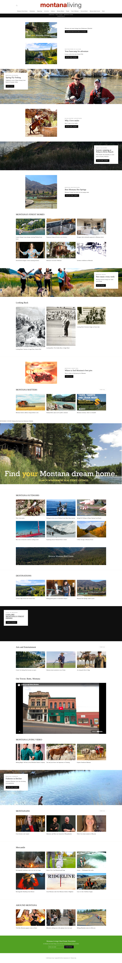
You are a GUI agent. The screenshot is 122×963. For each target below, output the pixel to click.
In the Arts (46, 11)
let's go (10, 86)
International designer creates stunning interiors (27, 260)
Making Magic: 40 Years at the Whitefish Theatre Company (30, 762)
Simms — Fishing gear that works (85, 870)
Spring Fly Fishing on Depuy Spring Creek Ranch (89, 518)
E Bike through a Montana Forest (85, 539)
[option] (61, 15)
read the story (71, 57)
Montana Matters (60, 11)
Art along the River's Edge (83, 670)
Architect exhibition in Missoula (85, 260)
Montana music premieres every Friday (55, 670)
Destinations (32, 11)
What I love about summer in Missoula (86, 834)
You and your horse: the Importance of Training (58, 762)
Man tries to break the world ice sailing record (27, 539)
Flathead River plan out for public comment (57, 412)
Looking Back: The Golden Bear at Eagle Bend (57, 348)
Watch (103, 11)
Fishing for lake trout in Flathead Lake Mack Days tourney (60, 518)
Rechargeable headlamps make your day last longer (28, 870)
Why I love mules (20, 518)
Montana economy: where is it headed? (86, 412)
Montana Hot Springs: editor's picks (85, 598)
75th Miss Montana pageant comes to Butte (26, 928)
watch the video (72, 195)
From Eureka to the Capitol (22, 834)
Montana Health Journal (95, 11)
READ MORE (101, 285)
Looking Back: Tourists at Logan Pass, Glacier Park (28, 349)
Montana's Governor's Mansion (54, 260)
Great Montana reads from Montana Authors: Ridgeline (59, 891)
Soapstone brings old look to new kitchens (56, 237)
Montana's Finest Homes (22, 11)
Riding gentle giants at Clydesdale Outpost (56, 598)
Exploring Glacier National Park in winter (56, 539)
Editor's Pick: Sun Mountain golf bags (55, 870)
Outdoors (53, 11)
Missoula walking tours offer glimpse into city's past (59, 928)
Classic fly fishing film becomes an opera (26, 670)
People (67, 11)
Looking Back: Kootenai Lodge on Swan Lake (88, 327)
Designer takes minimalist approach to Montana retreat (90, 237)
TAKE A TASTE (11, 622)
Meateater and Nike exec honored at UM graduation (59, 834)
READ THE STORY (102, 160)
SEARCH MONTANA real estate (76, 31)
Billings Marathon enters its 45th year (86, 928)
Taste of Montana (75, 11)
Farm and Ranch (84, 11)
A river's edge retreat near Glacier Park (25, 598)
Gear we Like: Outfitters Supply (85, 891)
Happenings (39, 11)
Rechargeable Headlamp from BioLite (25, 891)
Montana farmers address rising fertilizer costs (27, 412)
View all (102, 389)
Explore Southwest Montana (84, 762)
